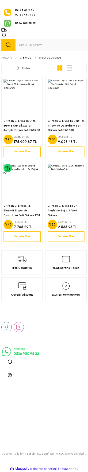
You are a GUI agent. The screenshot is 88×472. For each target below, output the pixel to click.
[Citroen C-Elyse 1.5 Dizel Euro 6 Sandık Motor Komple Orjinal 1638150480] (22, 97)
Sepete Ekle (22, 151)
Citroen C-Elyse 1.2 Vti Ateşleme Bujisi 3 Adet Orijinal (62, 210)
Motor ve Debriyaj (50, 57)
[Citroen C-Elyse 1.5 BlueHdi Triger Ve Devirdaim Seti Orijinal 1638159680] (66, 97)
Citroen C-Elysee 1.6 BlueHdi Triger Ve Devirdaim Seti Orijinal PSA (22, 210)
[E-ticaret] (43, 469)
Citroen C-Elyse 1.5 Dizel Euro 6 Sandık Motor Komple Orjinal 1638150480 (22, 125)
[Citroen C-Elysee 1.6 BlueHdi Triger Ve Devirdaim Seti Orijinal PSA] (22, 182)
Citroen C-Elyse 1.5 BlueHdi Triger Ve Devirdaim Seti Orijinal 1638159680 (66, 125)
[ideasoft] (19, 469)
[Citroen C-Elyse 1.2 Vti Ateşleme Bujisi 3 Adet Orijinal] (66, 182)
